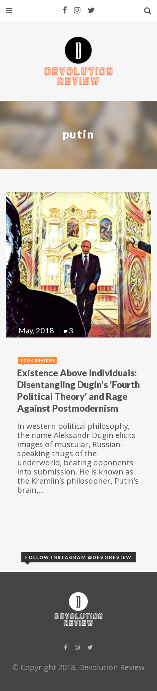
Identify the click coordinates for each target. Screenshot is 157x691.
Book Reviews (38, 360)
